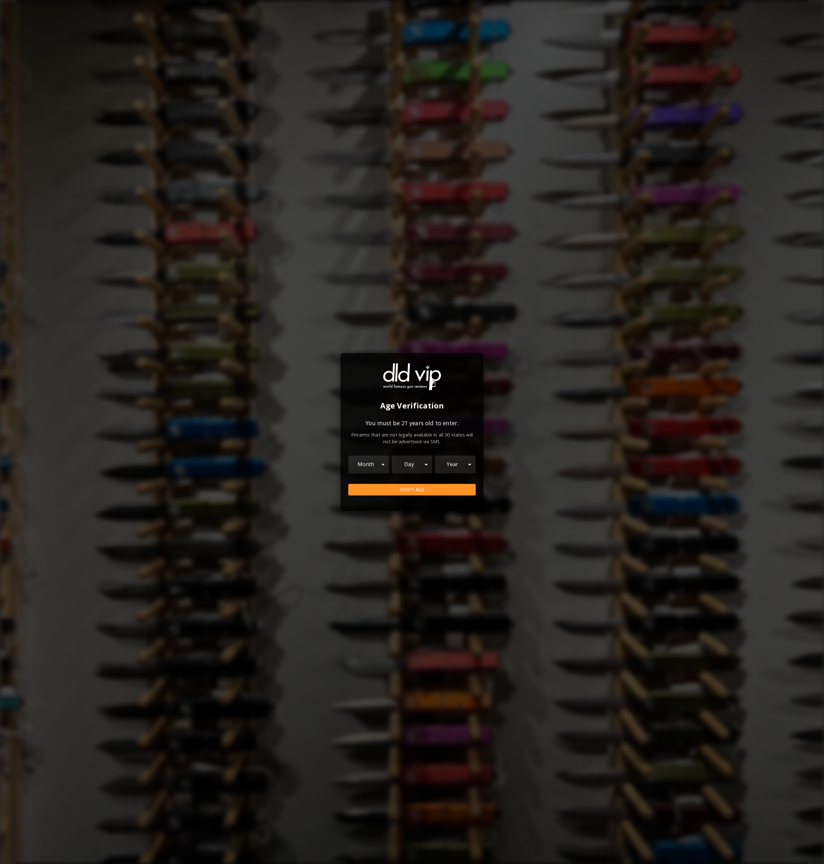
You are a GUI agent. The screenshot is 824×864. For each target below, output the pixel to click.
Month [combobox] (366, 464)
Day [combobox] (409, 464)
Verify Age (412, 489)
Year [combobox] (452, 464)
